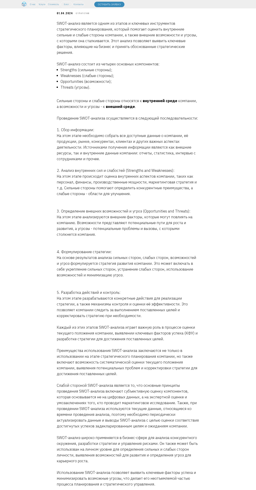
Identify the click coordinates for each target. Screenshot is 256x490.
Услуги (42, 4)
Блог (66, 4)
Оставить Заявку (109, 4)
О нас (32, 4)
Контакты (78, 4)
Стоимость (53, 4)
